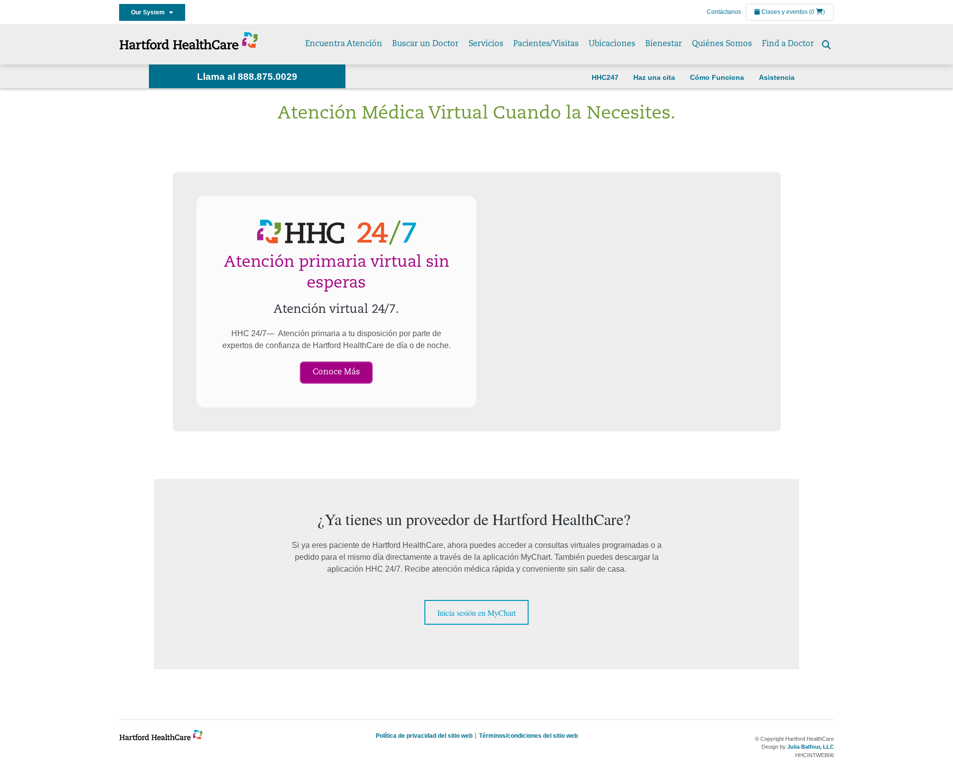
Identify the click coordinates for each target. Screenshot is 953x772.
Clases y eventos (784, 11)
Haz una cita (654, 77)
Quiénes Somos (722, 44)
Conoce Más (336, 372)
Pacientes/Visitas (546, 44)
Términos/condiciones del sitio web (528, 735)
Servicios (486, 44)
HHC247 (605, 77)
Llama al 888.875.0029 (247, 76)
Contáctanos (724, 11)
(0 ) (817, 11)
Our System (150, 12)
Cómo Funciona (717, 77)
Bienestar (663, 44)
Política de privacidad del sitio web (424, 735)
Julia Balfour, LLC (810, 747)
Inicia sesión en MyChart (476, 612)
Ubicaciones (612, 44)
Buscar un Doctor (425, 44)
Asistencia (777, 77)
